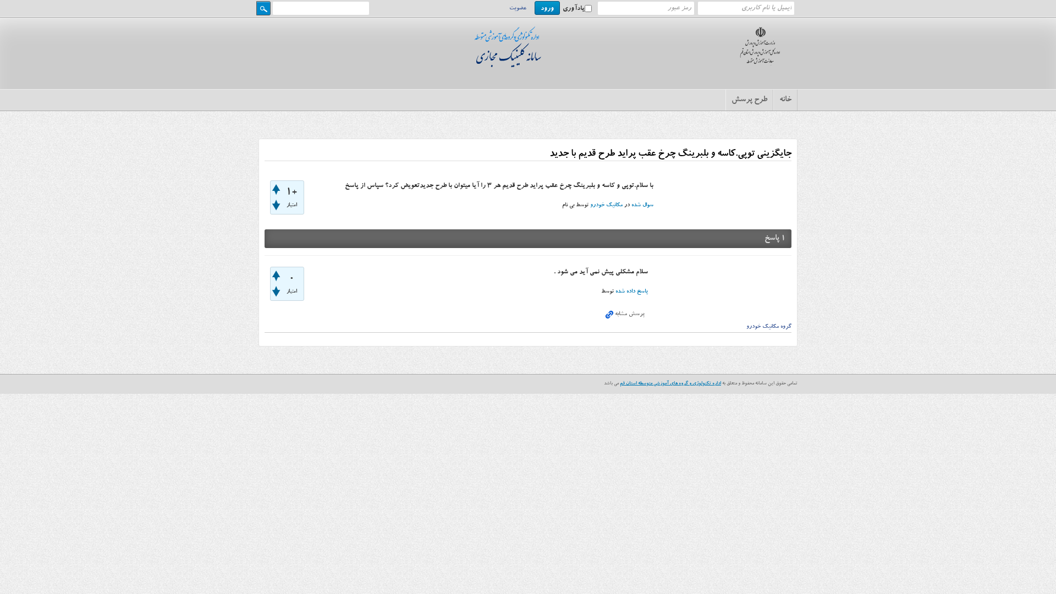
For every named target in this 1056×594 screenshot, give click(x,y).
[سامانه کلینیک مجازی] (510, 64)
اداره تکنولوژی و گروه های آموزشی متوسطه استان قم (670, 384)
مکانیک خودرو (606, 205)
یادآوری (574, 9)
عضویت (517, 9)
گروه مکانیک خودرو (768, 327)
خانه (785, 100)
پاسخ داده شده (631, 292)
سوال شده (642, 205)
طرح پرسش (749, 100)
